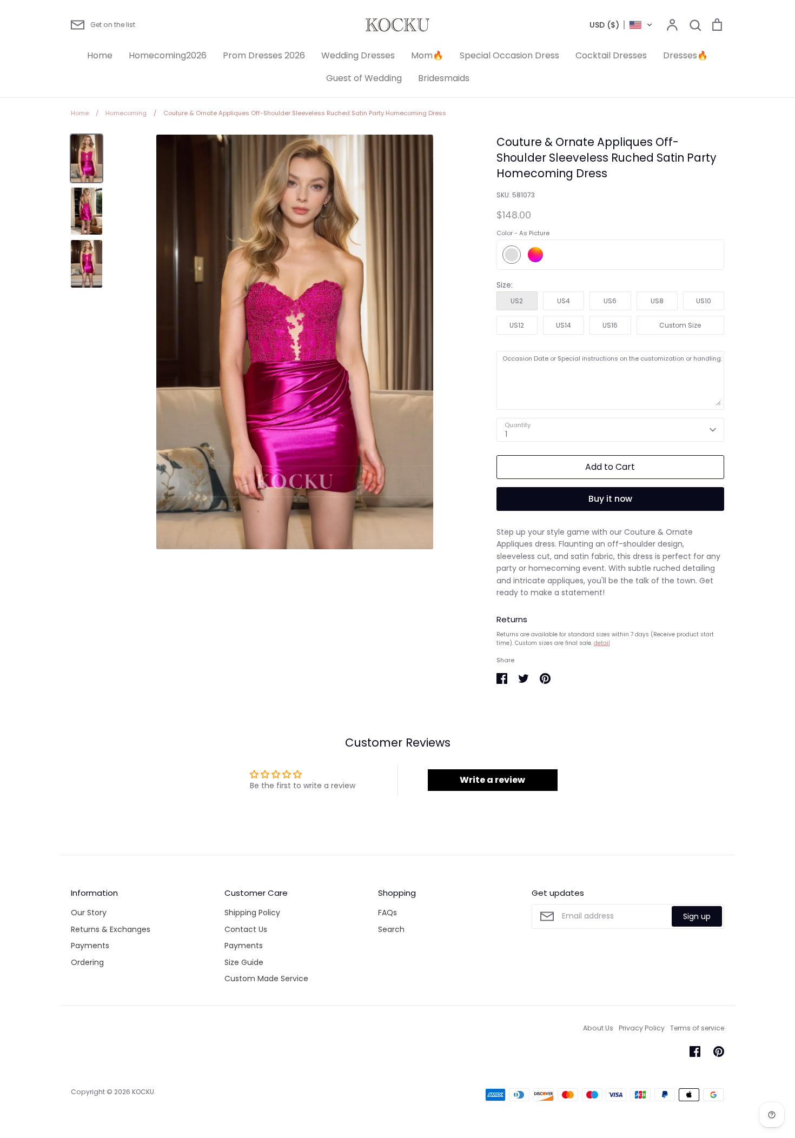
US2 (517, 300)
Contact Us (245, 929)
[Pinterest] (719, 1051)
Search (391, 929)
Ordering (87, 962)
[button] (621, 25)
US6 (610, 300)
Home (99, 55)
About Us (598, 1028)
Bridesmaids (443, 78)
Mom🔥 (427, 55)
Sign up (697, 916)
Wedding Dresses (358, 55)
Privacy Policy (642, 1028)
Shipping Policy (252, 912)
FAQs (387, 912)
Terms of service (697, 1028)
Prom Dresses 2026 (264, 55)
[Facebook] (695, 1051)
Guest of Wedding (364, 78)
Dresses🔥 (685, 55)
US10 (703, 300)
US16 (610, 325)
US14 (563, 325)
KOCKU (143, 1091)
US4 (563, 300)
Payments (90, 945)
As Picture (511, 254)
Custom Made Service (266, 978)
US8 (657, 300)
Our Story (89, 912)
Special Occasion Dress (509, 55)
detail (602, 643)
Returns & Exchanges (110, 929)
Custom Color (535, 254)
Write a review (492, 780)
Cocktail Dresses (611, 55)
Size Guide (243, 962)
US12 (516, 325)
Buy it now (610, 499)
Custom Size (680, 325)
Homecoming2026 (168, 55)
